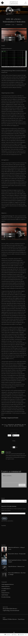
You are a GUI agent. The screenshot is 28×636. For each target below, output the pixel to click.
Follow (4, 518)
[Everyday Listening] (14, 10)
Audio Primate (4, 595)
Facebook (3, 525)
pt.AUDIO (3, 590)
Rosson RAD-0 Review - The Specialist (16, 554)
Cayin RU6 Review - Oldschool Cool (16, 566)
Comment (22, 485)
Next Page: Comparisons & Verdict (9, 418)
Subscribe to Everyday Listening (8, 506)
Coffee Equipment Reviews (7, 584)
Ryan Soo (19, 24)
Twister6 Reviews (5, 593)
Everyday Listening (14, 3)
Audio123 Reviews (5, 586)
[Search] (14, 501)
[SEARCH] (25, 501)
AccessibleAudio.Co (5, 588)
